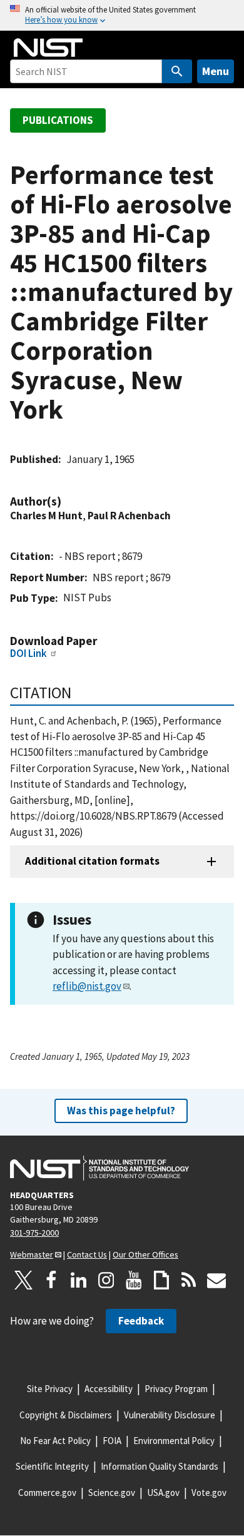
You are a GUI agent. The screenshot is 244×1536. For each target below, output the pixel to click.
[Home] (48, 47)
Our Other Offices (145, 1254)
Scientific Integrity (52, 1466)
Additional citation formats (92, 861)
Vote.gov (208, 1492)
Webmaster (31, 1254)
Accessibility (108, 1389)
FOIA (112, 1441)
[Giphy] (161, 1280)
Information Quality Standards (159, 1466)
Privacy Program (176, 1389)
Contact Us (87, 1254)
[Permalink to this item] (67, 501)
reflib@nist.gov (87, 986)
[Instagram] (106, 1280)
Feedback (141, 1321)
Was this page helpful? (121, 1110)
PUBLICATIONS (58, 120)
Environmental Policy (174, 1441)
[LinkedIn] (79, 1280)
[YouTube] (134, 1280)
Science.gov (111, 1492)
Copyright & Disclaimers (65, 1415)
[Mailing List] (216, 1280)
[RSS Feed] (189, 1280)
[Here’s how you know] (122, 15)
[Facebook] (51, 1280)
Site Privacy (50, 1389)
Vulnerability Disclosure (169, 1415)
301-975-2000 (34, 1232)
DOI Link (28, 653)
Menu (215, 71)
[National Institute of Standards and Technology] (99, 1168)
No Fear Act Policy (55, 1441)
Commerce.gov (47, 1492)
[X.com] (24, 1280)
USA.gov (163, 1492)
